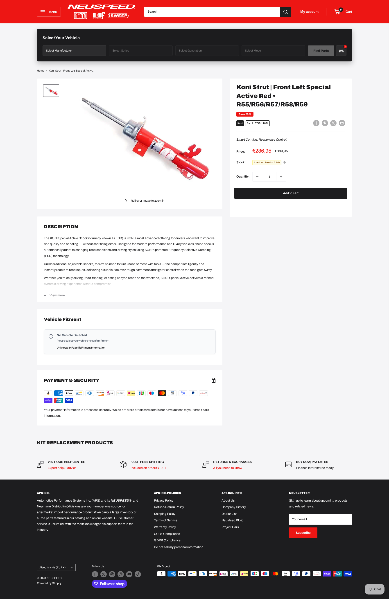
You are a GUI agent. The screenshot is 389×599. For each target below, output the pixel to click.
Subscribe (303, 532)
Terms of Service (165, 520)
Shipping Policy (164, 514)
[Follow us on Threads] (112, 574)
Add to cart (291, 193)
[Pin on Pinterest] (325, 123)
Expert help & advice (62, 468)
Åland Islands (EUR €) (52, 567)
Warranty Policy (165, 527)
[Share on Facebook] (316, 123)
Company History (234, 507)
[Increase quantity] (281, 176)
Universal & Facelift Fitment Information (81, 347)
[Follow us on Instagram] (121, 574)
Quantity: (243, 176)
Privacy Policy (163, 500)
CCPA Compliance (167, 534)
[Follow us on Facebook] (95, 574)
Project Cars (230, 527)
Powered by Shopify (49, 583)
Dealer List (229, 514)
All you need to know (227, 468)
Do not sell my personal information (178, 547)
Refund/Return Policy (169, 507)
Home (40, 70)
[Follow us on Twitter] (103, 574)
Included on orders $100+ (148, 468)
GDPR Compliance (167, 540)
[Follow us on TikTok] (138, 574)
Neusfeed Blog (232, 520)
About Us (228, 500)
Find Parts (321, 50)
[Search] (285, 12)
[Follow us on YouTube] (129, 574)
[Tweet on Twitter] (333, 123)
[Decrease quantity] (257, 176)
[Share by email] (342, 123)
